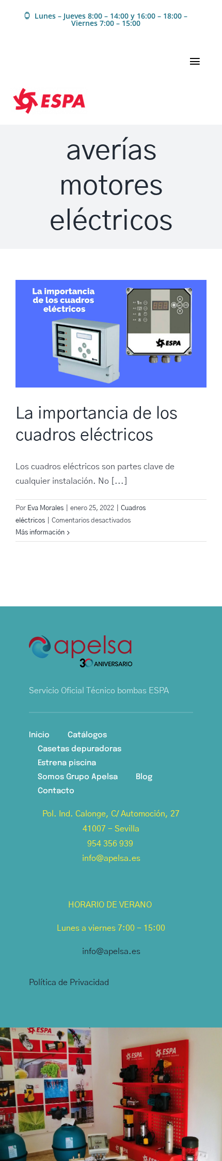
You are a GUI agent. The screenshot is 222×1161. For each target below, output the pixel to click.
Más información (40, 532)
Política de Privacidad (69, 982)
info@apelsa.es (111, 951)
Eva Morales (45, 508)
